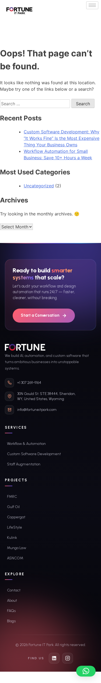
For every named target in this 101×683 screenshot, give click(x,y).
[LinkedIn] (54, 658)
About (12, 600)
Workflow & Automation (26, 443)
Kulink (12, 537)
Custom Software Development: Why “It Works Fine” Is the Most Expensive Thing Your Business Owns (61, 138)
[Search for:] (35, 103)
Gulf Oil (13, 507)
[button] (86, 671)
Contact (13, 590)
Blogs (11, 621)
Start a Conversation (40, 315)
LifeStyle (14, 527)
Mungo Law (16, 548)
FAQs (11, 610)
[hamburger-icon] (92, 5)
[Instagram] (67, 658)
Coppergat (16, 517)
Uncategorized (39, 185)
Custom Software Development (34, 454)
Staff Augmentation (23, 464)
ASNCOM (15, 558)
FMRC (12, 496)
